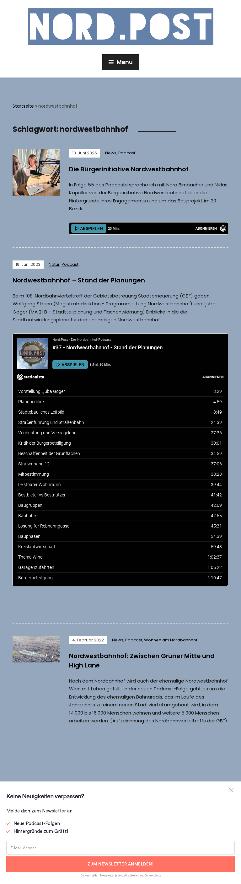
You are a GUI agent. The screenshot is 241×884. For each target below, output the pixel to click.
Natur (54, 264)
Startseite (23, 106)
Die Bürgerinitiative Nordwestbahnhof (129, 169)
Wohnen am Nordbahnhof (170, 640)
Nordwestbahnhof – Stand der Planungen (79, 280)
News (110, 153)
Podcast (126, 153)
